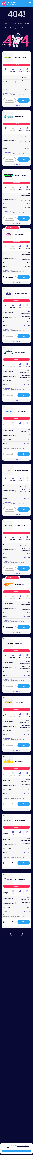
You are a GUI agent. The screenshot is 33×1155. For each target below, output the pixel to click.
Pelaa (23, 100)
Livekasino (20, 71)
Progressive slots (5, 72)
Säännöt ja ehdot (7, 93)
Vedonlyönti (13, 71)
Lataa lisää (15, 933)
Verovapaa (27, 71)
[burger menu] (30, 3)
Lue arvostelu (10, 277)
